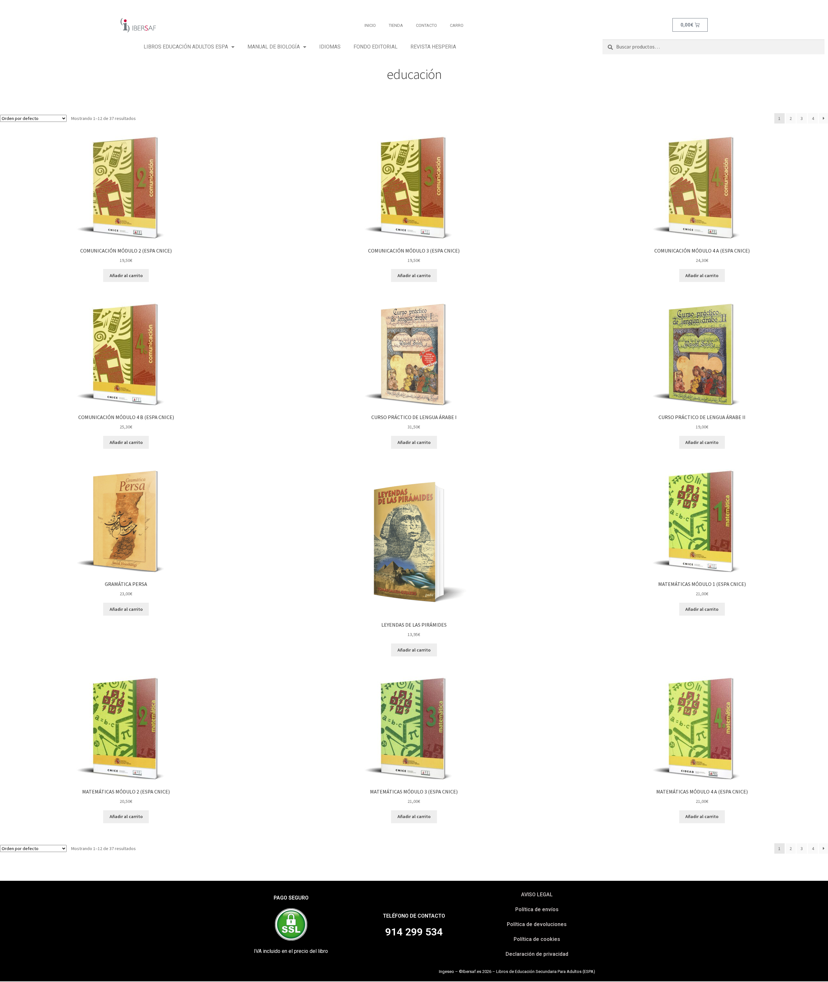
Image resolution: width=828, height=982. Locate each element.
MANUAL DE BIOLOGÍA (273, 47)
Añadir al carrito (126, 275)
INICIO (370, 25)
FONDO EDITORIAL (376, 47)
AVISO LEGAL (537, 894)
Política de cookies (537, 939)
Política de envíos (537, 909)
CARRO (456, 25)
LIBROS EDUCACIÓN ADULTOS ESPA (186, 47)
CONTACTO (426, 25)
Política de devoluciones (537, 924)
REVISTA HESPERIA (433, 47)
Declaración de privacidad (537, 954)
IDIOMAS (330, 47)
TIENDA (396, 25)
